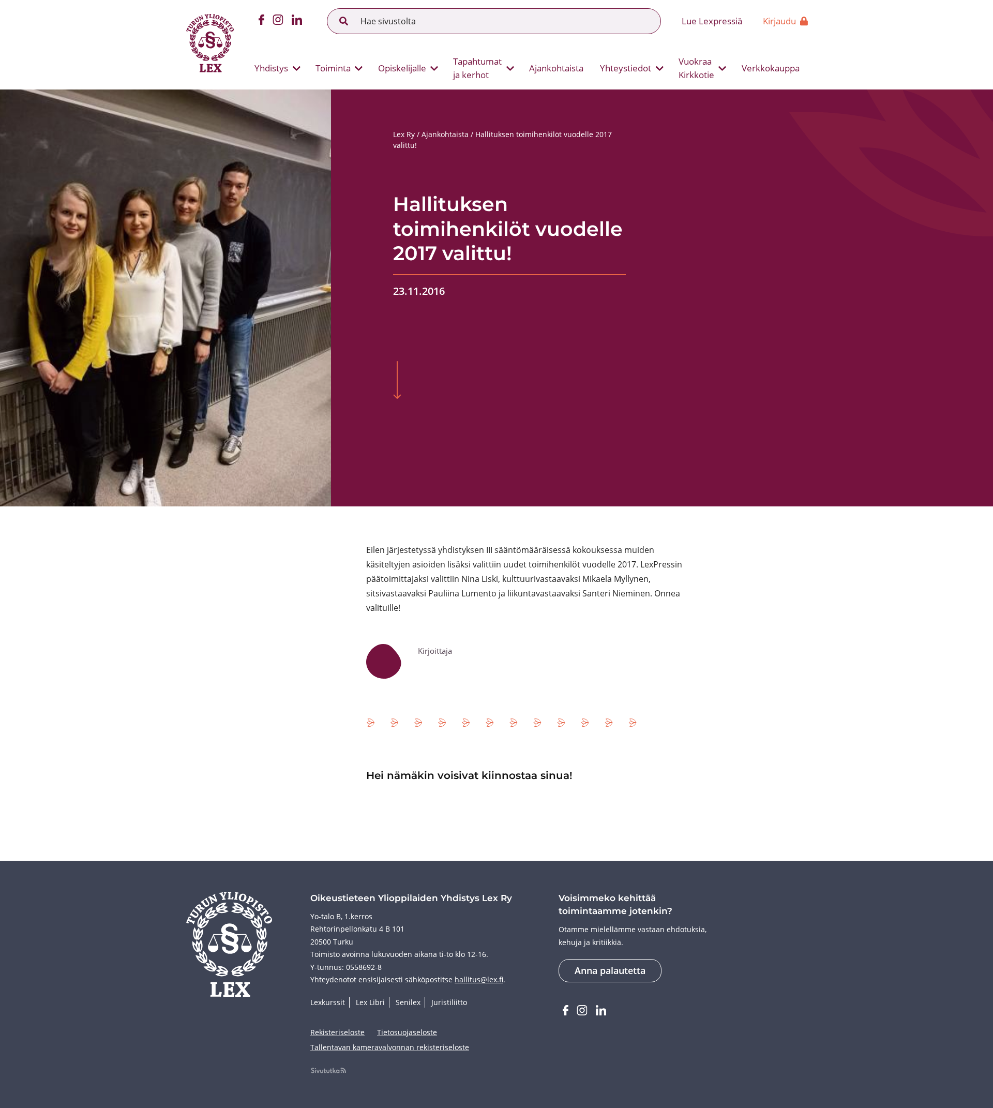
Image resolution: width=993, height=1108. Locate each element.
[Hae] (344, 21)
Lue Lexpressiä (712, 21)
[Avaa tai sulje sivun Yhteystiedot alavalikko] (659, 68)
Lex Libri (370, 1002)
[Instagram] (278, 21)
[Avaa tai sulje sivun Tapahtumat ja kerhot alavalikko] (510, 68)
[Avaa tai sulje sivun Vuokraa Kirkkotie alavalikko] (722, 68)
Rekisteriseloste (337, 1032)
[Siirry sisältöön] (397, 381)
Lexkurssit (327, 1002)
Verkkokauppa (771, 68)
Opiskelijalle (402, 68)
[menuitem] (273, 68)
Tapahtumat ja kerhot (477, 68)
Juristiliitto (449, 1002)
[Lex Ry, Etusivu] (210, 44)
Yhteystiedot (625, 68)
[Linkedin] (297, 21)
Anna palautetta (610, 970)
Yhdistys (271, 68)
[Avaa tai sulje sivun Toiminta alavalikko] (359, 68)
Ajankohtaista (556, 68)
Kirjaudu (779, 21)
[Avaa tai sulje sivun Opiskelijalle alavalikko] (434, 68)
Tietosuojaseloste (407, 1032)
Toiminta (333, 68)
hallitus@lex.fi (479, 979)
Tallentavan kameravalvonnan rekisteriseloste (389, 1047)
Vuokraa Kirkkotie (696, 68)
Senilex (408, 1002)
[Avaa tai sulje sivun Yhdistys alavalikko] (296, 68)
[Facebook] (261, 21)
